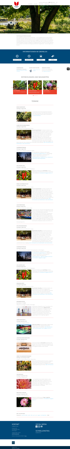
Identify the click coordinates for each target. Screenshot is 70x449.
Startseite (30, 4)
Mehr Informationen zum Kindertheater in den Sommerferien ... (35, 199)
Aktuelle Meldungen (43, 2)
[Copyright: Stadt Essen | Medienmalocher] (24, 214)
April (29, 415)
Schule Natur (54, 4)
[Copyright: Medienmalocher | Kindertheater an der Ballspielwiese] (24, 135)
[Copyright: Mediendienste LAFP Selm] (24, 347)
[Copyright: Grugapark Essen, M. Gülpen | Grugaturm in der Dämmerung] (24, 157)
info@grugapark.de (15, 433)
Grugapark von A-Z (38, 432)
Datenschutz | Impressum (16, 448)
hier (26, 435)
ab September (43, 415)
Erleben (35, 4)
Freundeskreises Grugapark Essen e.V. (39, 153)
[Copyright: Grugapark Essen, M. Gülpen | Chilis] (24, 175)
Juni (34, 415)
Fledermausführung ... (36, 157)
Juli (36, 415)
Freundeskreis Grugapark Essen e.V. (46, 173)
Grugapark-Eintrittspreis (46, 71)
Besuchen (41, 4)
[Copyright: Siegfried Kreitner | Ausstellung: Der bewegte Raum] (24, 311)
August (39, 415)
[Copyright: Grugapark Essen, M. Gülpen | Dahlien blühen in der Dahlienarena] (24, 384)
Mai (31, 415)
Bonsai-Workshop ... (37, 115)
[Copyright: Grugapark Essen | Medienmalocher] (24, 117)
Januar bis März (25, 415)
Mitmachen (47, 4)
